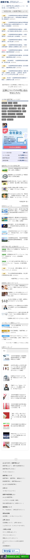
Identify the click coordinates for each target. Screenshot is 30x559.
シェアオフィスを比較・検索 (10, 500)
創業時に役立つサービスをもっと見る (18, 318)
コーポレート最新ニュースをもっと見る (17, 342)
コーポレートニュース (8, 490)
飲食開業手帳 (6, 481)
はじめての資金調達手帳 (9, 484)
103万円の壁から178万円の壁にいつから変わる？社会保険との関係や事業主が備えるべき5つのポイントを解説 (18, 368)
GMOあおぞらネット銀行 (14, 111)
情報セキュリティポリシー (10, 538)
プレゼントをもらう (8, 471)
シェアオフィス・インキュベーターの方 (13, 525)
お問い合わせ (17, 522)
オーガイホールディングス (9, 116)
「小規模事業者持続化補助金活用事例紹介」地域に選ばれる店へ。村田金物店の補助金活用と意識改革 (15, 17)
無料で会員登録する (18, 465)
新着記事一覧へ (24, 201)
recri (23, 108)
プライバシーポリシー (8, 535)
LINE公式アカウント (18, 509)
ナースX (4, 114)
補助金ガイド (24, 556)
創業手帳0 (5, 478)
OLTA (24, 111)
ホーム (3, 6)
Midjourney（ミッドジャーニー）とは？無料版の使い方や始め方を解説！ (18, 435)
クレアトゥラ (11, 114)
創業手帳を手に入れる (8, 468)
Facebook (8, 509)
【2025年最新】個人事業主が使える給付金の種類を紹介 (18, 425)
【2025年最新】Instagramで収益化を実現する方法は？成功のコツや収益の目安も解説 (18, 396)
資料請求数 (5, 160)
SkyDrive (4, 103)
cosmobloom (21, 116)
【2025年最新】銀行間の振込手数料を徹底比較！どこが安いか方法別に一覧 (18, 405)
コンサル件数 (6, 155)
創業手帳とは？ (7, 465)
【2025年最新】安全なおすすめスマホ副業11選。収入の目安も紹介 (18, 444)
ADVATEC (4, 108)
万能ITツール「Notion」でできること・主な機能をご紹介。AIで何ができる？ (18, 387)
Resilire (25, 105)
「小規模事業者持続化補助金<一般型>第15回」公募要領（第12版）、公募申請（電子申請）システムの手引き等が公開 (15, 72)
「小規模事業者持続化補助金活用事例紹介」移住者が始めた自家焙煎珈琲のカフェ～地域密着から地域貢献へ (15, 24)
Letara (15, 103)
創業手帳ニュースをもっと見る (20, 278)
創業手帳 (12, 478)
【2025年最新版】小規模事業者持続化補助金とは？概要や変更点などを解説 (18, 357)
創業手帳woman (16, 481)
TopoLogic (10, 119)
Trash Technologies (7, 105)
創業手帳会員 (6, 158)
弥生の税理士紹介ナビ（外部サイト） (12, 503)
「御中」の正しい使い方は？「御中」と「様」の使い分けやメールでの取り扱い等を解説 (18, 416)
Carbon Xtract (12, 108)
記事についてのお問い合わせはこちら (15, 91)
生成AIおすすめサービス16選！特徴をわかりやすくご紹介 (18, 377)
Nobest (4, 119)
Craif (19, 108)
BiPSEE (4, 111)
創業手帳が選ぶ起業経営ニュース (15, 6)
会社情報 (5, 516)
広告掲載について (7, 522)
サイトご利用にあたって (9, 532)
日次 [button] (4, 350)
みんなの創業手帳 (7, 497)
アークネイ (19, 114)
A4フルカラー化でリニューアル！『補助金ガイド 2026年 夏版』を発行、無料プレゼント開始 (15, 337)
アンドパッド (17, 105)
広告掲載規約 (6, 545)
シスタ (10, 103)
